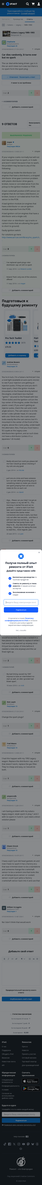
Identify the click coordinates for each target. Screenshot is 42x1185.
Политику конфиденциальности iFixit (19, 619)
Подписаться (21, 610)
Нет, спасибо (21, 630)
